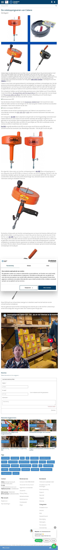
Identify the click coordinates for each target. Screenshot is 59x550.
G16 (21, 112)
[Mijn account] (51, 2)
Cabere (3, 81)
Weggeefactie (6, 473)
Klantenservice (24, 499)
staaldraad (26, 469)
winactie (16, 473)
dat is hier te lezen (36, 79)
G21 (24, 112)
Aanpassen (28, 287)
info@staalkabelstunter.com (8, 487)
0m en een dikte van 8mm (12, 95)
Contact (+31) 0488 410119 (27, 482)
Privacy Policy (23, 493)
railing (34, 465)
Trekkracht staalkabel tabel (46, 482)
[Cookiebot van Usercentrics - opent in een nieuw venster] (49, 261)
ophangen (15, 465)
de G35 (11, 237)
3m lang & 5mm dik (19, 93)
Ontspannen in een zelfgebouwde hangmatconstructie (9, 433)
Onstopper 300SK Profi (32, 102)
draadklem (34, 458)
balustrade (5, 458)
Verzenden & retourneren (27, 484)
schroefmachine (14, 469)
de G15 (13, 117)
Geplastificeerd (43, 516)
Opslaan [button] (53, 410)
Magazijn (41, 498)
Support (41, 492)
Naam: (4, 383)
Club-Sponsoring (43, 489)
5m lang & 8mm (30, 93)
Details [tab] (29, 265)
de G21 (38, 171)
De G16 (3, 126)
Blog (22, 458)
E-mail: (4, 390)
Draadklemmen (43, 507)
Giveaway (34, 462)
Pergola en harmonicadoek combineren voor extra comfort (42, 449)
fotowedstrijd (13, 462)
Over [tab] (47, 265)
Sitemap (41, 501)
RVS (40, 513)
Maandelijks (5, 465)
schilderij (4, 469)
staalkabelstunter (46, 469)
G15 (18, 112)
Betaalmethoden (24, 496)
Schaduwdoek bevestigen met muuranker (39, 432)
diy (27, 458)
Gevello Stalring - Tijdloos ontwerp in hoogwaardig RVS (14, 449)
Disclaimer (22, 490)
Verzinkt (41, 510)
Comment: (5, 397)
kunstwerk (51, 462)
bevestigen (15, 458)
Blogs (21, 505)
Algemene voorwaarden (26, 487)
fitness (4, 462)
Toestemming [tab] (10, 265)
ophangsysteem (25, 465)
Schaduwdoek (48, 465)
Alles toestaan (47, 287)
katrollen (42, 462)
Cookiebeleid (23, 502)
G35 (27, 112)
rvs (40, 465)
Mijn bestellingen (5, 503)
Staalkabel (35, 469)
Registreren (4, 501)
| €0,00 (6, 548)
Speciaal (41, 495)
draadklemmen (45, 458)
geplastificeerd (24, 462)
